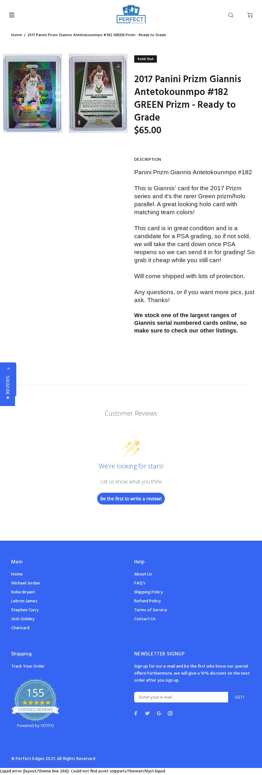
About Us (143, 574)
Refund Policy (147, 601)
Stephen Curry (25, 610)
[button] (7, 387)
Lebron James (24, 601)
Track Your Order (28, 666)
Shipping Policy (148, 592)
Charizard (20, 628)
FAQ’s (139, 583)
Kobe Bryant (23, 592)
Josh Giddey (23, 619)
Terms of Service (150, 610)
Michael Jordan (25, 583)
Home (16, 35)
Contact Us (145, 619)
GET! (239, 697)
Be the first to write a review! (131, 499)
